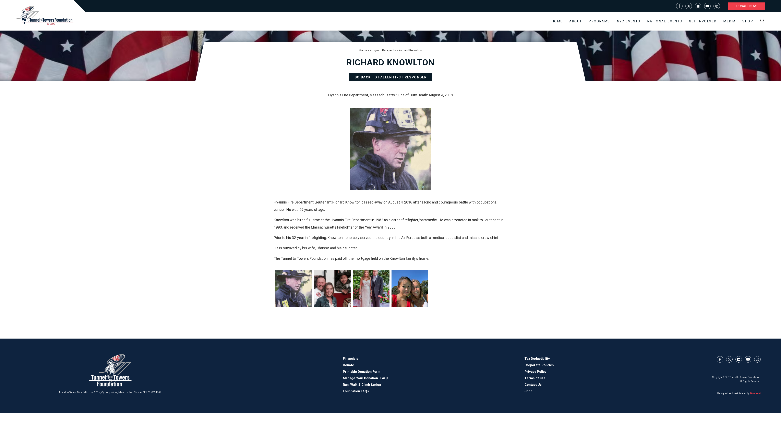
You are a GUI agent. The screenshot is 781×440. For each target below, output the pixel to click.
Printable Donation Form (362, 372)
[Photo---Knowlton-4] (410, 288)
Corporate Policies (539, 365)
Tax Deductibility (537, 359)
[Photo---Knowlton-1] (293, 288)
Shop (747, 21)
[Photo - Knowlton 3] (332, 288)
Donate (348, 365)
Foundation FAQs (356, 391)
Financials (350, 359)
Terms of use (535, 378)
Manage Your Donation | (361, 378)
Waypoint (755, 393)
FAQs (384, 378)
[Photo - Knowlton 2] (371, 288)
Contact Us (533, 385)
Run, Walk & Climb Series (362, 385)
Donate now (746, 6)
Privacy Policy (535, 372)
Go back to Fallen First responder (391, 77)
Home (557, 21)
